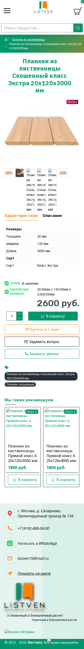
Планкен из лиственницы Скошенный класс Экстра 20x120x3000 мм (41, 376)
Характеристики (21, 215)
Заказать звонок (44, 353)
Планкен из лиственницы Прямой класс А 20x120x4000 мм (61, 453)
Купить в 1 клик (45, 329)
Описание (52, 215)
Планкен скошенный (20, 384)
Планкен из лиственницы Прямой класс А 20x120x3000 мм (23, 453)
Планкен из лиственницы (28, 39)
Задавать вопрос (44, 341)
